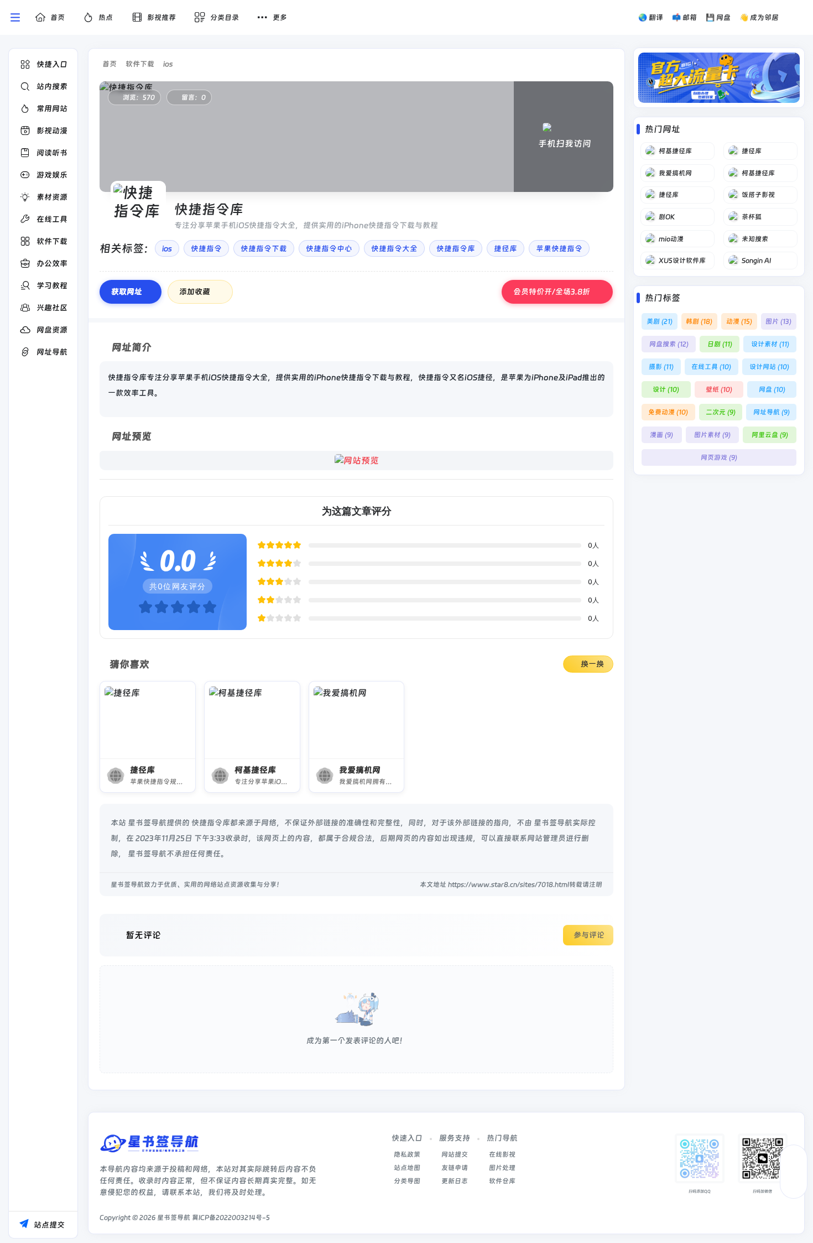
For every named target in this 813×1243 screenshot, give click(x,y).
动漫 (739, 321)
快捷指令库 (455, 248)
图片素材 (712, 435)
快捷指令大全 (394, 248)
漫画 (661, 435)
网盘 (772, 389)
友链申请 (454, 1168)
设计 (666, 389)
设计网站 (769, 367)
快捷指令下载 (264, 248)
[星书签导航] (149, 1147)
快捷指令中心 (329, 248)
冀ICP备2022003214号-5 (231, 1217)
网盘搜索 (669, 344)
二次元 (721, 412)
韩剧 (699, 321)
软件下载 (140, 64)
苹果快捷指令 (559, 248)
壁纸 (719, 389)
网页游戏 (719, 457)
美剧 (660, 321)
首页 (109, 64)
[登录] (797, 18)
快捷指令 (206, 248)
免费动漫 (668, 412)
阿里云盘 (770, 435)
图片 (778, 321)
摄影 (661, 367)
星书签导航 (173, 1217)
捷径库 (505, 248)
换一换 (592, 663)
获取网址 (126, 291)
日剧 (719, 344)
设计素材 (770, 344)
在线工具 (711, 367)
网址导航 (771, 412)
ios (168, 64)
